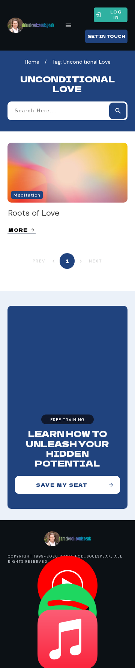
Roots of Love (34, 212)
